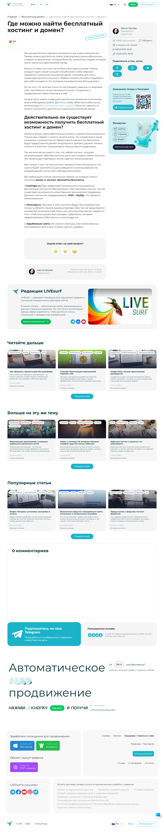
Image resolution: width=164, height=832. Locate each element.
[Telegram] (46, 4)
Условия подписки (144, 790)
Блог (33, 4)
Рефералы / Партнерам (142, 744)
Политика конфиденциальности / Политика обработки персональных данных (98, 804)
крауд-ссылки (116, 492)
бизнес (73, 422)
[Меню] (125, 4)
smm (113, 422)
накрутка (81, 492)
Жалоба (117, 736)
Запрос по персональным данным (75, 790)
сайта (73, 492)
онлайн (98, 422)
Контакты (149, 763)
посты (141, 422)
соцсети (133, 422)
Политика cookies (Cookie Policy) (74, 807)
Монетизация (75, 352)
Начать (57, 708)
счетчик (42, 492)
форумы (140, 492)
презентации (15, 352)
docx (112, 356)
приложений (88, 352)
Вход (133, 4)
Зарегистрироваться (34, 321)
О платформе (134, 763)
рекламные (25, 422)
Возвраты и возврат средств (114, 790)
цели (49, 492)
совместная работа (146, 352)
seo (146, 492)
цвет (43, 352)
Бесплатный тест (124, 147)
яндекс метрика (16, 492)
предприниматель (85, 422)
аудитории (64, 492)
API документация (143, 754)
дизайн (25, 352)
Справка (106, 736)
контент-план (122, 422)
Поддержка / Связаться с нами (139, 736)
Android (98, 352)
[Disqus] (82, 584)
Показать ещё (82, 396)
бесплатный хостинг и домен (57, 105)
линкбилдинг (129, 492)
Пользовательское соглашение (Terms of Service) (83, 800)
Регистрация (147, 4)
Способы (63, 352)
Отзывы (121, 763)
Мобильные (14, 422)
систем (90, 492)
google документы (129, 352)
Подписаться (125, 107)
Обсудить (147, 40)
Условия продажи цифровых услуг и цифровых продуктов (87, 793)
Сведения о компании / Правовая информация (82, 797)
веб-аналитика (30, 492)
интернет (64, 422)
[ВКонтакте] (41, 4)
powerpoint (35, 352)
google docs (115, 352)
